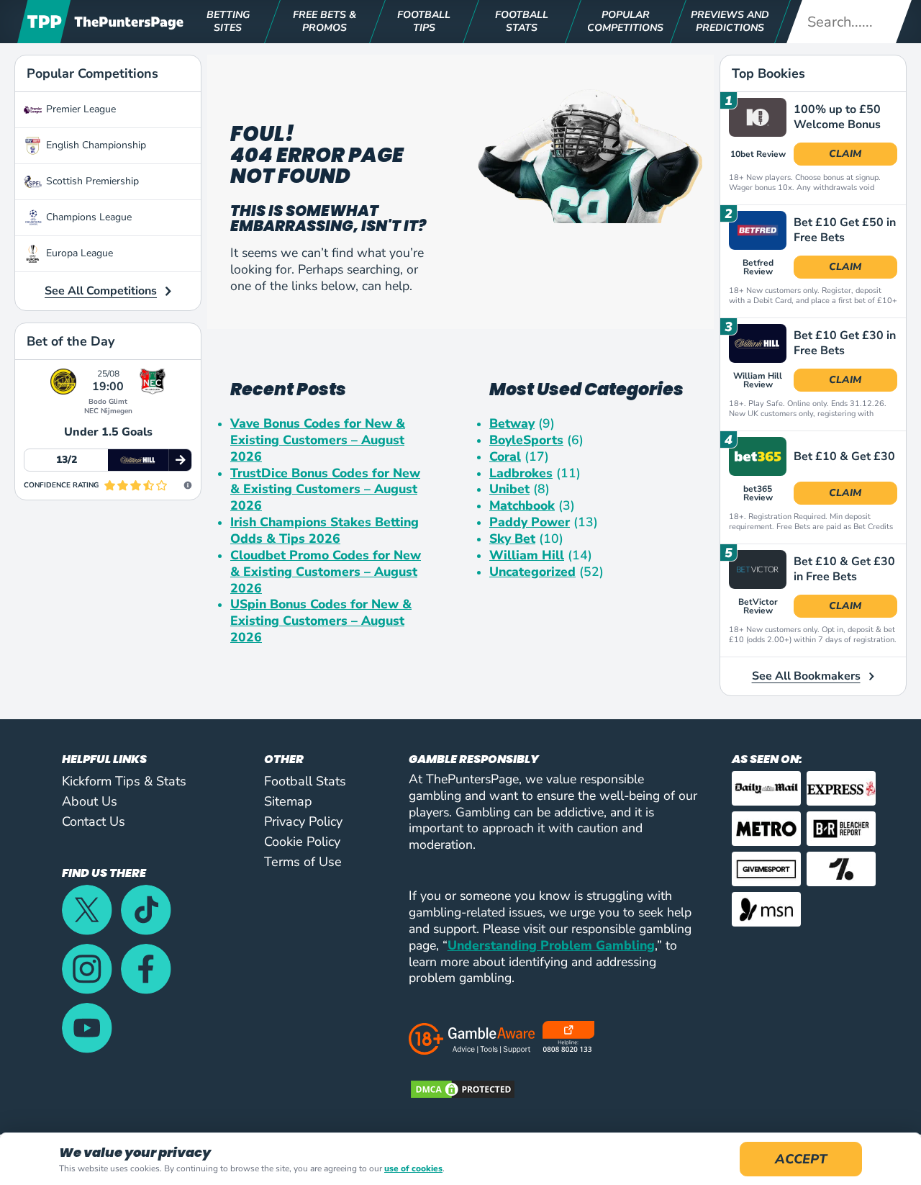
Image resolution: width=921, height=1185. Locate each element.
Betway (512, 423)
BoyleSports (526, 440)
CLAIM (845, 154)
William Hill (526, 555)
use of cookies (413, 1168)
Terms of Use (303, 861)
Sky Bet (512, 539)
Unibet (509, 489)
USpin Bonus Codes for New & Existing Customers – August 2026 (321, 621)
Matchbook (522, 505)
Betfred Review (758, 267)
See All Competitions (101, 291)
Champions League (89, 217)
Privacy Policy (303, 821)
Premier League (81, 109)
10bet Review (758, 154)
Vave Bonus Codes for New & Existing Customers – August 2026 (317, 440)
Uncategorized (532, 572)
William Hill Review (757, 380)
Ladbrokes (521, 473)
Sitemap (288, 801)
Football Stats (305, 781)
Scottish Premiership (92, 181)
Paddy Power (529, 522)
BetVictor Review (758, 606)
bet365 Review (758, 493)
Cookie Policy (302, 841)
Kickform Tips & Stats (124, 781)
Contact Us (93, 821)
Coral (505, 457)
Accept (801, 1159)
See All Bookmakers (806, 676)
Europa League (79, 253)
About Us (89, 801)
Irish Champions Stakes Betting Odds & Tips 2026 (324, 530)
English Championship (96, 145)
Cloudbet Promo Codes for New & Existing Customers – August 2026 (325, 572)
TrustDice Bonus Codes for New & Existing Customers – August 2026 (325, 490)
